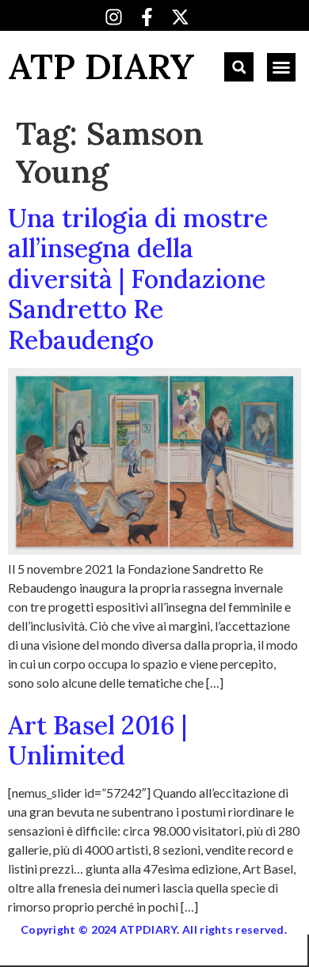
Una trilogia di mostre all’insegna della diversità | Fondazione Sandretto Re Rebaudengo (138, 279)
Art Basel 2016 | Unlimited (97, 740)
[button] (239, 67)
